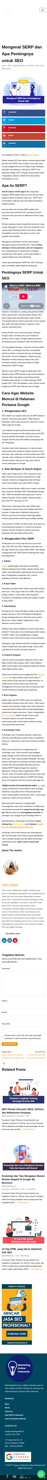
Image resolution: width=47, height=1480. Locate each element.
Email (4, 1012)
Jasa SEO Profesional (14, 1415)
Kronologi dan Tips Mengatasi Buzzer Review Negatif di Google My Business (23, 1179)
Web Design (6, 69)
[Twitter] (13, 1063)
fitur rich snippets (9, 715)
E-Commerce (30, 65)
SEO (37, 65)
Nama (5, 1001)
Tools (42, 65)
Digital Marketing (19, 65)
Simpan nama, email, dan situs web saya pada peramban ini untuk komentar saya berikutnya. (23, 1036)
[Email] (18, 1063)
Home (7, 1408)
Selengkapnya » (29, 1129)
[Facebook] (9, 1063)
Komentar (6, 968)
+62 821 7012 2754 (12, 1434)
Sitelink (4, 566)
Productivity (15, 1189)
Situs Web (6, 1024)
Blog (7, 1404)
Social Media (30, 1189)
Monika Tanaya (33, 155)
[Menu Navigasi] (42, 10)
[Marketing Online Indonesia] (14, 10)
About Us (9, 1411)
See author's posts (13, 933)
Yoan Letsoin (10, 884)
